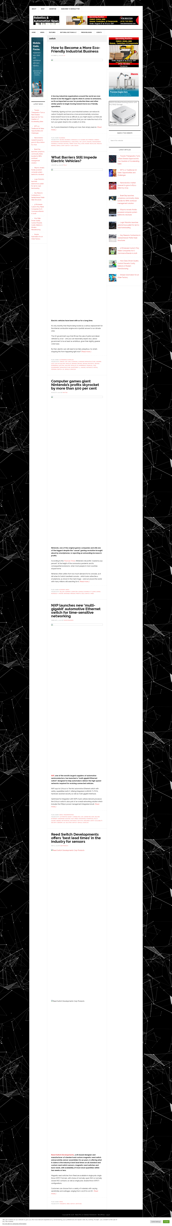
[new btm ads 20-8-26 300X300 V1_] (124, 66)
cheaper (98, 361)
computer (74, 591)
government (55, 367)
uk (63, 369)
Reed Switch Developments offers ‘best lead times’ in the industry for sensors (76, 838)
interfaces (89, 818)
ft (91, 591)
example (87, 591)
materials (54, 143)
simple (58, 145)
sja (64, 822)
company (68, 591)
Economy (62, 589)
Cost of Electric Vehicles (63, 363)
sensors (60, 822)
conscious (74, 139)
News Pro (78, 1215)
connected (87, 816)
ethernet (54, 818)
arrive (62, 361)
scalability (98, 820)
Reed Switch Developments (62, 1155)
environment (55, 141)
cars (69, 361)
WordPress (101, 1215)
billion (62, 591)
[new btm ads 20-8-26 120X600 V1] (37, 96)
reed (68, 1203)
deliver (97, 816)
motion (60, 143)
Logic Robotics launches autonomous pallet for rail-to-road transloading (37, 183)
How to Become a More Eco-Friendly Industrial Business (75, 49)
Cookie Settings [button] (155, 1221)
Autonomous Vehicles (66, 359)
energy (96, 139)
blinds (62, 139)
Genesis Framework (90, 1215)
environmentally (65, 141)
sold (82, 593)
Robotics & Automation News (46, 20)
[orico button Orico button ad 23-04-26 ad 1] (124, 125)
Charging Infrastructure (86, 361)
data (92, 816)
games (98, 591)
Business (62, 138)
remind (53, 145)
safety (92, 820)
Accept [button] (166, 1221)
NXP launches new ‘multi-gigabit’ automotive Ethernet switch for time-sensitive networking (76, 610)
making (89, 141)
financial (89, 365)
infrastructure (65, 367)
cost (52, 363)
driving (79, 363)
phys (81, 820)
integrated (82, 818)
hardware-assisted (64, 818)
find (94, 365)
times (92, 593)
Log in (108, 1215)
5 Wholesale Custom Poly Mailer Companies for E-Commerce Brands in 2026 (37, 209)
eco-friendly (90, 139)
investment (74, 367)
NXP (52, 776)
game (94, 591)
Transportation (69, 814)
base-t (70, 816)
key (80, 141)
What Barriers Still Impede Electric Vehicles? (74, 159)
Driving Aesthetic (88, 363)
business (67, 139)
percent (73, 593)
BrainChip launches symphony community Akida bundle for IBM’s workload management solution (37, 156)
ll (79, 367)
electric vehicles (70, 365)
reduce (99, 143)
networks (73, 820)
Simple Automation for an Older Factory (37, 237)
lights (84, 141)
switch (67, 145)
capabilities (76, 816)
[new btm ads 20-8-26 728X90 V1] (102, 24)
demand (74, 363)
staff (62, 145)
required (87, 820)
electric (61, 365)
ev (77, 365)
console (81, 591)
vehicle (67, 369)
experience (82, 365)
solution (69, 822)
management (96, 141)
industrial (75, 141)
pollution (81, 143)
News (67, 589)
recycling (93, 143)
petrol (95, 367)
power (87, 143)
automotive (63, 816)
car (66, 361)
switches (79, 1203)
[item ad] (124, 96)
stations (54, 369)
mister (61, 593)
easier (83, 139)
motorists (89, 367)
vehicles (73, 369)
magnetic (63, 1203)
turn (72, 145)
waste (76, 145)
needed (58, 820)
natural (66, 143)
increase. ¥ (54, 593)
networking (66, 820)
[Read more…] (86, 352)
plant (75, 143)
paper (71, 143)
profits (78, 593)
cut (79, 139)
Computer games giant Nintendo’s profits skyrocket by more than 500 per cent (75, 384)
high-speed (74, 818)
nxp (78, 820)
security (54, 822)
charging (74, 361)
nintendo (67, 593)
